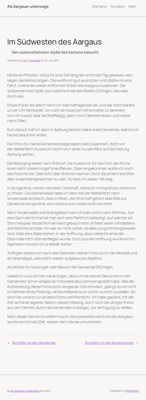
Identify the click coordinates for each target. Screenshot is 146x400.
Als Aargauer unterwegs (27, 6)
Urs (24, 60)
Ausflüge (35, 60)
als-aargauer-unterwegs (24, 391)
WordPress (132, 391)
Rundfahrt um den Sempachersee (109, 342)
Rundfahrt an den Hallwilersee (34, 342)
